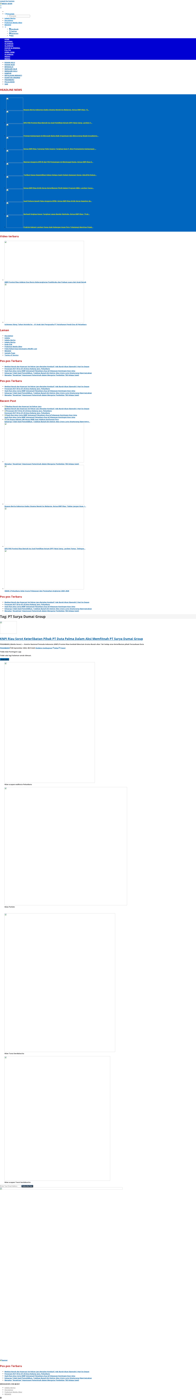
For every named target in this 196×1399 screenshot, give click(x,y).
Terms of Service (11, 355)
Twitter (14, 31)
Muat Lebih (4, 659)
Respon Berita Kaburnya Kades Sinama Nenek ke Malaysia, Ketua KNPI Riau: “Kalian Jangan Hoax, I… (45, 506)
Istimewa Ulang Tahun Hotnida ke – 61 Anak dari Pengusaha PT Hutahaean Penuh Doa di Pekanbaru (46, 324)
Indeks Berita (10, 340)
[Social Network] (5, 27)
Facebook (14, 29)
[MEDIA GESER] (6, 3)
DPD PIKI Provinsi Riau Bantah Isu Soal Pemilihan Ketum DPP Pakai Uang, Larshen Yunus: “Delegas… (45, 548)
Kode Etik (8, 344)
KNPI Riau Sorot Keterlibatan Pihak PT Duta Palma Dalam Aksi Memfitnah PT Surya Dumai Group (71, 639)
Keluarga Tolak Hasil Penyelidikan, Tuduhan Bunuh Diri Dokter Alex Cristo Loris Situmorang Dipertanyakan (48, 373)
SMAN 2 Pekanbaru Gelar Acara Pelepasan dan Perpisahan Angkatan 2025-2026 (37, 591)
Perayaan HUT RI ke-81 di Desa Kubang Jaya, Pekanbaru (27, 369)
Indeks (7, 338)
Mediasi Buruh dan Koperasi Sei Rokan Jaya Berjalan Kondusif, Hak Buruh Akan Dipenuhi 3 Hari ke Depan (47, 366)
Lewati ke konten (7, 1)
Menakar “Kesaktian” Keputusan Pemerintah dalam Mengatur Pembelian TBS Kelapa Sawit (42, 375)
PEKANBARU (5, 648)
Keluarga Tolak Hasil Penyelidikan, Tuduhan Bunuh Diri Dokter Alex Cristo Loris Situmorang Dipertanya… (47, 421)
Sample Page (10, 353)
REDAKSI (8, 351)
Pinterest (14, 33)
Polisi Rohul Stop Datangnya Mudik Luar (21, 349)
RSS (12, 36)
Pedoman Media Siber (13, 346)
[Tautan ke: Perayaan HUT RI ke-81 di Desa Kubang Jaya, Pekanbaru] (28, 411)
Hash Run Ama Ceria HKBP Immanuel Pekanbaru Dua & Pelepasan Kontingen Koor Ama (40, 371)
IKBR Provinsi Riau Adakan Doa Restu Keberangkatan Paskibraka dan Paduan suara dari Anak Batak (45, 282)
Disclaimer (9, 336)
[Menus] (1, 6)
